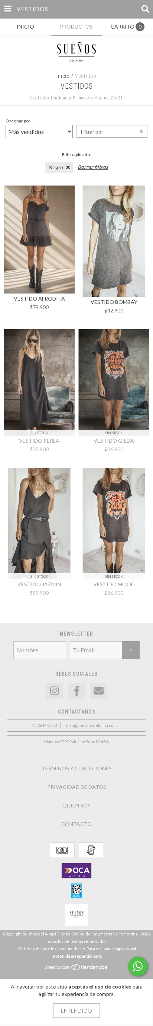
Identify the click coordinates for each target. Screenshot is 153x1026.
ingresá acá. (125, 948)
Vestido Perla (39, 440)
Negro (56, 167)
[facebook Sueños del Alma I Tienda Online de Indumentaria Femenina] (76, 691)
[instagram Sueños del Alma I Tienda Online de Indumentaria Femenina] (54, 691)
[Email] (98, 691)
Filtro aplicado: (76, 154)
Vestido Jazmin (39, 584)
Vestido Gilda (114, 440)
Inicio (63, 76)
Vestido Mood (114, 584)
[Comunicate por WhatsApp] (137, 966)
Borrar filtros (93, 167)
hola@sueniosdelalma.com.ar (93, 725)
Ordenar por (18, 121)
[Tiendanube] (76, 969)
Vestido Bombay (114, 302)
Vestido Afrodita (39, 298)
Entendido (76, 1010)
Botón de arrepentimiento (77, 956)
